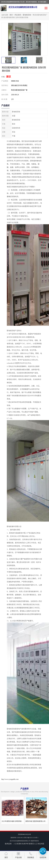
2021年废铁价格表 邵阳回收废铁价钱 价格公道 (18, 821)
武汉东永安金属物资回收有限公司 (20, 841)
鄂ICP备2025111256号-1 (31, 837)
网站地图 (41, 844)
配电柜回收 (27, 15)
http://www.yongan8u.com (10, 779)
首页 (11, 15)
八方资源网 (17, 844)
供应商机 (18, 15)
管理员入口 (33, 844)
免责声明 (25, 844)
